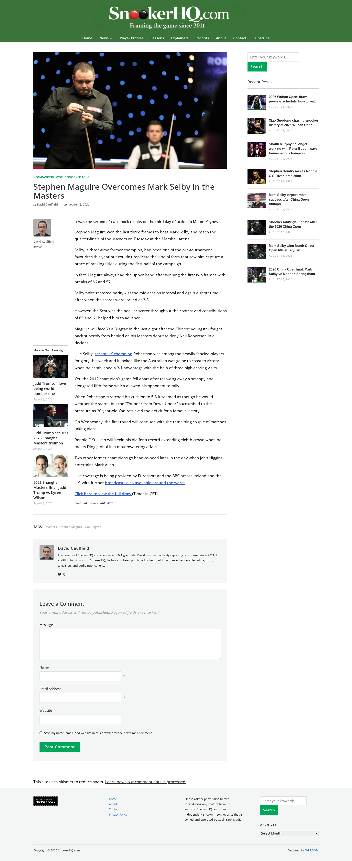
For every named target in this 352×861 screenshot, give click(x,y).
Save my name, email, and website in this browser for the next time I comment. (98, 733)
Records (202, 38)
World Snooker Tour (72, 177)
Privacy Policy (118, 814)
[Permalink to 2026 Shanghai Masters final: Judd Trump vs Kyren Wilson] (50, 465)
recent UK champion (113, 353)
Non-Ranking (43, 177)
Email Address (50, 689)
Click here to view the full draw (103, 493)
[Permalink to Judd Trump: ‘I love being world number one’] (50, 366)
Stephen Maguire (71, 527)
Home (87, 38)
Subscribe (261, 38)
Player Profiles (131, 38)
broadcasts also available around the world (145, 482)
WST (110, 503)
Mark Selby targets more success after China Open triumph (289, 199)
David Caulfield (47, 204)
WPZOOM (312, 850)
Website (46, 710)
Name (44, 667)
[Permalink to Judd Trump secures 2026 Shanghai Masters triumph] (50, 415)
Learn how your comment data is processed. (145, 781)
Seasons (157, 38)
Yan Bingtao (93, 527)
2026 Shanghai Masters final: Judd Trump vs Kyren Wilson (49, 490)
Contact (239, 38)
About (221, 38)
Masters (51, 527)
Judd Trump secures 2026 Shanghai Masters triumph (50, 437)
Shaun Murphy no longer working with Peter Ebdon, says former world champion (293, 148)
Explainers (179, 38)
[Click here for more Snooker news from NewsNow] (45, 801)
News (104, 38)
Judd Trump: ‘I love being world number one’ (49, 388)
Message (46, 624)
